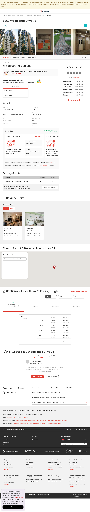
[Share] (85, 25)
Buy (6, 208)
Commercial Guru (10, 451)
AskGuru (6, 462)
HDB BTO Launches (9, 467)
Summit (52, 451)
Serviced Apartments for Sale (55, 467)
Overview (6, 57)
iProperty (83, 451)
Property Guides (8, 464)
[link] (30, 72)
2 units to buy (8, 90)
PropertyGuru (8, 460)
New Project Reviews (9, 482)
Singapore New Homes (11, 475)
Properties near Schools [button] (54, 481)
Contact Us (35, 436)
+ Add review (74, 100)
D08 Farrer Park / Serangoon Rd (77, 484)
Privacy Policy (19, 497)
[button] (54, 267)
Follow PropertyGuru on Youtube (79, 430)
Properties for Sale (54, 460)
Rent (11, 208)
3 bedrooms (63, 297)
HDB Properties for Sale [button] (53, 462)
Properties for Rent (75, 460)
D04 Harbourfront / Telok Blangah (77, 477)
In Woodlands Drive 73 (13, 417)
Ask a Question (37, 376)
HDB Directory (29, 464)
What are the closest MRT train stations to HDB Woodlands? (45, 358)
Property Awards (31, 451)
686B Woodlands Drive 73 (11, 233)
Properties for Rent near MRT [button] (33, 481)
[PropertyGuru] (45, 11)
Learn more (52, 162)
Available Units (15, 57)
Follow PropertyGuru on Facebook (74, 430)
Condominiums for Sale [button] (54, 464)
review (76, 77)
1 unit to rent (8, 95)
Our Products (6, 442)
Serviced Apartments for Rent (76, 467)
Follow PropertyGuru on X (84, 429)
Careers (5, 445)
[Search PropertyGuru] (84, 444)
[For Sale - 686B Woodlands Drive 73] (12, 219)
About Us (5, 440)
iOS (23, 429)
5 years (77, 297)
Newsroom (35, 440)
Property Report (69, 451)
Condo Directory (30, 462)
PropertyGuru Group (9, 436)
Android (18, 429)
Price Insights (32, 57)
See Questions (52, 376)
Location (23, 57)
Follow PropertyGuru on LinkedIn (82, 430)
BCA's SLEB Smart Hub (44, 165)
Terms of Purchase (43, 494)
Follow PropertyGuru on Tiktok (86, 429)
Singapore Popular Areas (77, 475)
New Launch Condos (9, 477)
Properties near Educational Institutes (55, 476)
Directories (29, 460)
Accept (13, 507)
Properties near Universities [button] (55, 479)
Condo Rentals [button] (73, 464)
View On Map (38, 136)
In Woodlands (24, 417)
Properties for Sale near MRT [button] (33, 479)
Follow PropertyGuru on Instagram (77, 430)
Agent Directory (30, 467)
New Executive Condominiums (11, 480)
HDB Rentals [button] (72, 462)
